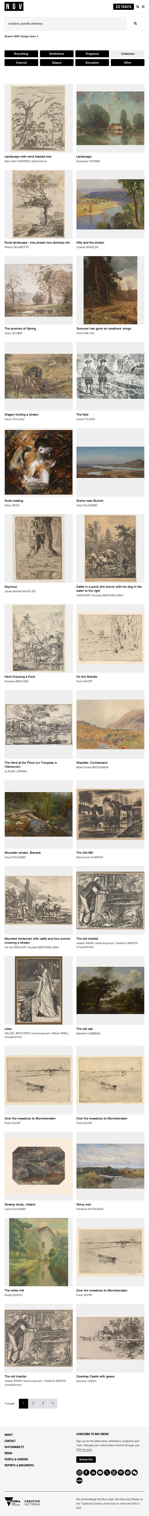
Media (8, 1453)
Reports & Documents (19, 1465)
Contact (10, 1441)
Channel (21, 62)
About (9, 1434)
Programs (92, 54)
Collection (127, 54)
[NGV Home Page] (14, 6)
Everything (21, 54)
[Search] (137, 6)
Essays (56, 62)
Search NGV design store (21, 36)
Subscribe (86, 1459)
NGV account (84, 1449)
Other (127, 62)
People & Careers (16, 1459)
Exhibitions (56, 54)
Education (92, 62)
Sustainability (14, 1447)
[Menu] (143, 6)
